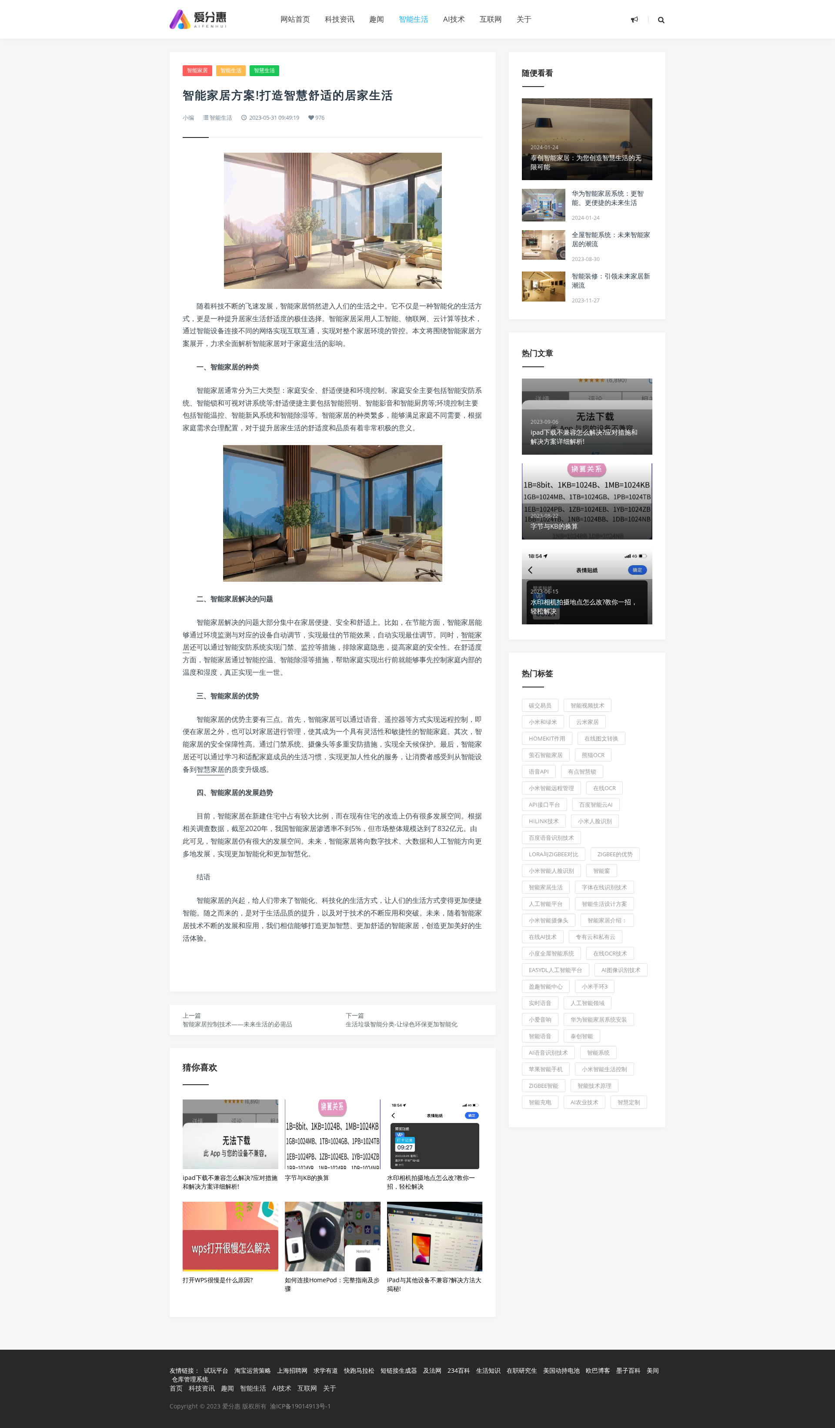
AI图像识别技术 (621, 970)
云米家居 (587, 722)
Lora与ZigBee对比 (553, 854)
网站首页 (295, 19)
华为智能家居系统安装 (599, 1019)
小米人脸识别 (595, 821)
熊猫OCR (593, 755)
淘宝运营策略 (253, 1370)
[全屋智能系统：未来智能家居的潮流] (543, 245)
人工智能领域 (588, 1003)
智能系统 (598, 1052)
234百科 (460, 1370)
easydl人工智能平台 (555, 970)
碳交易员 (540, 705)
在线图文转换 (601, 738)
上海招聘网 (293, 1370)
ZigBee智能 (543, 1085)
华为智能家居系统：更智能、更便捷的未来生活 (608, 198)
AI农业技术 (584, 1102)
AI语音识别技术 (548, 1052)
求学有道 (327, 1370)
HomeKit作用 (547, 738)
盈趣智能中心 (546, 986)
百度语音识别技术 (551, 837)
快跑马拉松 (360, 1370)
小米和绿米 (543, 722)
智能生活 (413, 19)
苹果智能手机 (546, 1069)
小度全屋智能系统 (551, 953)
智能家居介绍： (607, 920)
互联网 (491, 19)
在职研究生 (523, 1370)
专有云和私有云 (595, 937)
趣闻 (376, 19)
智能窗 (601, 871)
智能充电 (540, 1102)
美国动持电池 (562, 1370)
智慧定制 (629, 1102)
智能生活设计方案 (604, 904)
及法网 (433, 1370)
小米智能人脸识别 (551, 871)
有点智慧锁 (582, 771)
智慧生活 (264, 70)
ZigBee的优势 (615, 854)
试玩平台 (217, 1370)
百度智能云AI (596, 804)
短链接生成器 (400, 1370)
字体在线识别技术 (604, 887)
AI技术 (454, 19)
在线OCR (604, 788)
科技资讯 (339, 19)
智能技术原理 (594, 1085)
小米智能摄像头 (548, 920)
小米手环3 (595, 986)
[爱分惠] (217, 19)
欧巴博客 (599, 1370)
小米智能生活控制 (604, 1069)
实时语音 (540, 1003)
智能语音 (540, 1036)
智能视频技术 (588, 705)
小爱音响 (540, 1019)
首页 (176, 1388)
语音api (539, 771)
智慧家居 (210, 769)
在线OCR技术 (610, 953)
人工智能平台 (546, 904)
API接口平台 (544, 804)
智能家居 (197, 70)
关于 (524, 19)
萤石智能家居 (546, 755)
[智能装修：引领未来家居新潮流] (543, 287)
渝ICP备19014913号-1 (300, 1406)
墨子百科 (629, 1370)
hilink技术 (544, 821)
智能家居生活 (546, 887)
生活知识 (489, 1370)
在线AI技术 (543, 937)
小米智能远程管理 (551, 788)
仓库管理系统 (190, 1379)
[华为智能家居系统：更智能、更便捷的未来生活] (543, 205)
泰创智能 (582, 1036)
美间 (653, 1370)
